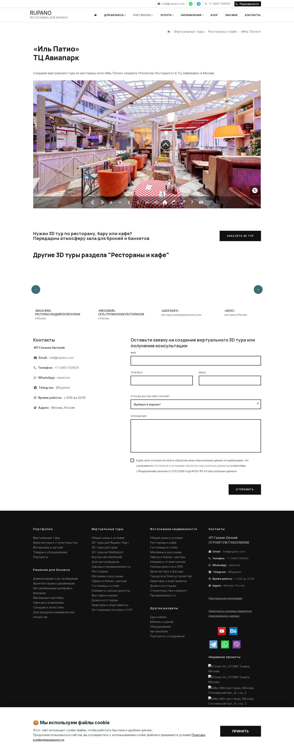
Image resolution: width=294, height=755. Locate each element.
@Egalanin (63, 387)
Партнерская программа (225, 598)
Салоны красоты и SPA (166, 566)
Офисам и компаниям (48, 602)
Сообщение (139, 416)
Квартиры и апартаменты (110, 605)
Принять (240, 731)
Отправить (245, 489)
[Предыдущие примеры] (35, 289)
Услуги (166, 15)
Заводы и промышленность (111, 566)
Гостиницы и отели (105, 586)
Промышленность (163, 595)
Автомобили (159, 631)
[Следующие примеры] (258, 289)
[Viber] (236, 644)
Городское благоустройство (171, 576)
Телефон (137, 372)
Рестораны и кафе (163, 542)
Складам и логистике (48, 607)
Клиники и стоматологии (167, 562)
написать (63, 377)
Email (202, 372)
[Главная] (95, 15)
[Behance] (233, 631)
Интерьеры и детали (48, 547)
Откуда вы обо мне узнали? (150, 396)
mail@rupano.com (173, 3)
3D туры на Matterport (107, 552)
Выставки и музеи (104, 595)
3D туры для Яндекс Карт (110, 542)
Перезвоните (249, 4)
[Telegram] (213, 644)
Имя (133, 352)
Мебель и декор (162, 622)
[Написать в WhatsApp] (191, 3)
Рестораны (100, 571)
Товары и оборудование (50, 552)
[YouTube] (222, 631)
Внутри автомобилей (107, 557)
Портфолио (142, 15)
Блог (214, 15)
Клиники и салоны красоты (111, 590)
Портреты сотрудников (167, 636)
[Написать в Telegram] (199, 3)
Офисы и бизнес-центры (109, 581)
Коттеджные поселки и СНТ (112, 610)
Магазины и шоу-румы (107, 576)
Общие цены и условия (108, 538)
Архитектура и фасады (166, 571)
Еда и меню (158, 617)
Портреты (40, 557)
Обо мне (231, 15)
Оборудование (160, 626)
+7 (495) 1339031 (219, 3)
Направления (191, 15)
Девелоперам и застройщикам (55, 578)
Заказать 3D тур (240, 235)
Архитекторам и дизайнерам (54, 583)
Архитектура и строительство (55, 542)
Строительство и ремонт (168, 590)
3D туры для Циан (105, 547)
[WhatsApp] (225, 644)
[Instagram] (212, 631)
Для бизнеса (114, 15)
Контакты (252, 15)
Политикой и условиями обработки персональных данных (191, 465)
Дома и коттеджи (105, 600)
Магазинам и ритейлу (48, 598)
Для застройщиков (105, 562)
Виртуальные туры (46, 538)
